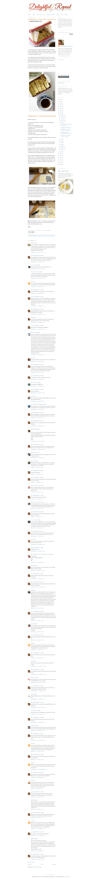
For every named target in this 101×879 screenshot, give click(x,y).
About (34, 14)
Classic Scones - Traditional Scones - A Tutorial (65, 136)
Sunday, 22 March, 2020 (37, 809)
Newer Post (30, 864)
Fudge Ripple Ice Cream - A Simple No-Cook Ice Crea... (65, 133)
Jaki (31, 643)
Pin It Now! (30, 234)
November (63, 117)
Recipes (58, 14)
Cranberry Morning (34, 265)
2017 (61, 151)
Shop (44, 14)
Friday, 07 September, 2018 (38, 777)
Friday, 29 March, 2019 (37, 788)
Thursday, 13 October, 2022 (38, 835)
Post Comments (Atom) (37, 867)
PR (62, 14)
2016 (61, 153)
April (62, 144)
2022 (61, 106)
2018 (61, 113)
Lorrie (32, 357)
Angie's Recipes (34, 452)
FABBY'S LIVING (34, 429)
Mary (32, 780)
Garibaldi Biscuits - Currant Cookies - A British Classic (42, 19)
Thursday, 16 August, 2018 (38, 252)
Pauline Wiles (33, 461)
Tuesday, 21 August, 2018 (37, 649)
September (63, 120)
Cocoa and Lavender (35, 520)
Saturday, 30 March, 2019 (38, 796)
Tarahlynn (33, 694)
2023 (61, 105)
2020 (61, 110)
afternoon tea (34, 235)
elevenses (30, 236)
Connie (32, 661)
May (62, 142)
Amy (32, 281)
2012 (61, 160)
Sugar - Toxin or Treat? (63, 171)
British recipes (42, 235)
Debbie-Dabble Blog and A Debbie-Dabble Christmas (41, 554)
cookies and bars (51, 235)
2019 (61, 112)
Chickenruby (33, 725)
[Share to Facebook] (32, 232)
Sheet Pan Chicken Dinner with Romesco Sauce (66, 124)
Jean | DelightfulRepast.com (36, 255)
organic (35, 236)
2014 (61, 157)
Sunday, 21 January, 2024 (37, 851)
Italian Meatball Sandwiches (65, 127)
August (62, 122)
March (62, 146)
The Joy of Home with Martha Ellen (37, 404)
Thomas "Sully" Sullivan (35, 271)
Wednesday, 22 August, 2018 (38, 666)
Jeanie (32, 317)
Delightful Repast (61, 83)
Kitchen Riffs (33, 677)
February (62, 147)
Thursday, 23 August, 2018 (38, 714)
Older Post (54, 864)
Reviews (66, 14)
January (62, 149)
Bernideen (33, 565)
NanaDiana (33, 242)
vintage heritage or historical (48, 236)
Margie (32, 396)
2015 (61, 155)
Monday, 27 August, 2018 (37, 751)
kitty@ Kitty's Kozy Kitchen (36, 485)
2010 (61, 164)
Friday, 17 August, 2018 (37, 467)
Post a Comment (31, 862)
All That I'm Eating (34, 710)
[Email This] (28, 232)
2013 (61, 159)
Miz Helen (33, 623)
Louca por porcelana (35, 382)
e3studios (66, 876)
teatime (39, 236)
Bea (31, 743)
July (61, 139)
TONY (32, 590)
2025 (61, 101)
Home (30, 14)
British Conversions (51, 14)
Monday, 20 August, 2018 (37, 608)
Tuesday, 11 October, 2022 (38, 828)
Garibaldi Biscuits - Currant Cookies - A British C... (65, 129)
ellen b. (32, 539)
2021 (61, 108)
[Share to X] (31, 232)
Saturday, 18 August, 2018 (38, 528)
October (62, 119)
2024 (61, 103)
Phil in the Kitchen (34, 332)
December (63, 115)
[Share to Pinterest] (33, 232)
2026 (61, 99)
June (62, 140)
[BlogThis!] (29, 232)
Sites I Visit (39, 14)
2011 (61, 162)
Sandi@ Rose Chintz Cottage (36, 502)
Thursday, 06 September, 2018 (39, 769)
